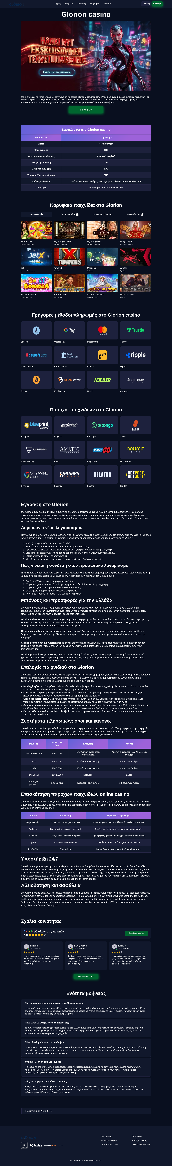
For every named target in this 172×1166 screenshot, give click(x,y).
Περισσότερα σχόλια (86, 976)
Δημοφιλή (34, 214)
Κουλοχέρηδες (133, 214)
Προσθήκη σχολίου (136, 933)
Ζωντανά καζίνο (68, 214)
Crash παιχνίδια (100, 214)
